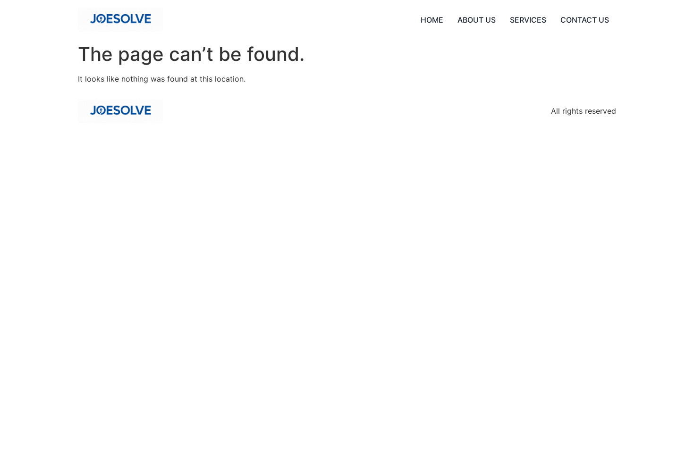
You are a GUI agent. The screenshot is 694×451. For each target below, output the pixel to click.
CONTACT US (584, 20)
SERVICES (528, 20)
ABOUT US (476, 20)
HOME (432, 20)
